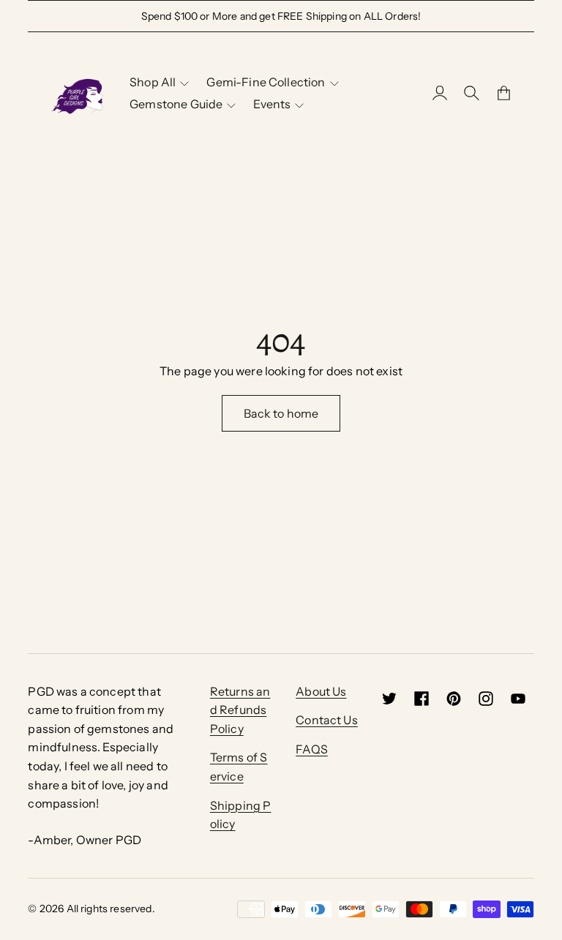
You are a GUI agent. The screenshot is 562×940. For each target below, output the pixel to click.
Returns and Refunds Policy (240, 710)
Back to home (281, 413)
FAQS (312, 749)
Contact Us (327, 719)
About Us (321, 691)
